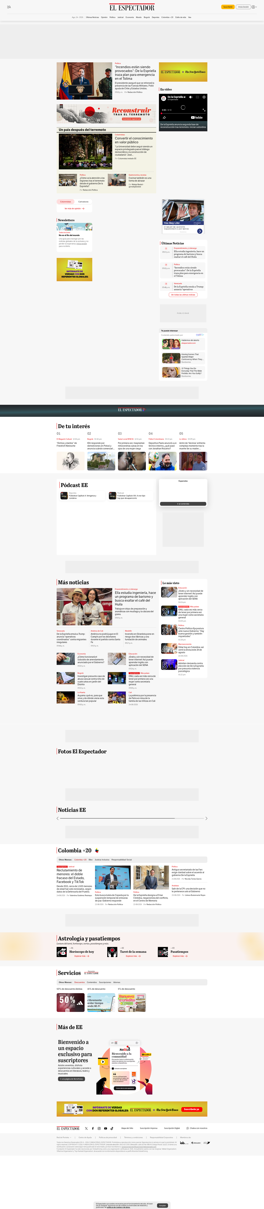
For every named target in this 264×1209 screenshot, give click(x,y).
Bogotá (80, 673)
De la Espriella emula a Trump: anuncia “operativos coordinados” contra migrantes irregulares (189, 290)
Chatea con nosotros (198, 1151)
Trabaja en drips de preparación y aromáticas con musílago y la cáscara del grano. (134, 611)
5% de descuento (126, 1012)
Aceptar (162, 1205)
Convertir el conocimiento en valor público (134, 140)
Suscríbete (228, 7)
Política (118, 63)
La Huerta (81, 692)
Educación (133, 654)
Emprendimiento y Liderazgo (185, 248)
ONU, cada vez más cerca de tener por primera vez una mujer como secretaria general (142, 680)
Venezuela (178, 283)
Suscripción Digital (172, 1151)
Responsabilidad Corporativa (161, 1161)
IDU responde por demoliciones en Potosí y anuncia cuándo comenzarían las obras (101, 446)
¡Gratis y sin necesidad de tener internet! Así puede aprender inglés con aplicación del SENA (141, 661)
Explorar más (80, 979)
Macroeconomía (184, 644)
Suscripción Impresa (148, 1151)
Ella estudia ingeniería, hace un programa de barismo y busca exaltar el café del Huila (189, 254)
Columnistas (120, 135)
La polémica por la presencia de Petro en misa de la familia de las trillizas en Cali (142, 698)
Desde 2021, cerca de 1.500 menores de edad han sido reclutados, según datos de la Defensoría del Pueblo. (74, 912)
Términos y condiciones (133, 1161)
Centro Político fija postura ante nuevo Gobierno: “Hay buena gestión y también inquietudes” (191, 632)
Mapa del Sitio (127, 1151)
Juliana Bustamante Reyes (195, 918)
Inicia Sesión (243, 7)
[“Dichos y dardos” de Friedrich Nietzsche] (71, 461)
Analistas (175, 909)
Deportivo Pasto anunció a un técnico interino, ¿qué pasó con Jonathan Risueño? (163, 446)
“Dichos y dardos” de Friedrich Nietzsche (67, 444)
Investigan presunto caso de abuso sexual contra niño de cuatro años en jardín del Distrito (91, 680)
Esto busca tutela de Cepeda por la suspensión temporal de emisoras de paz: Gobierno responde (112, 921)
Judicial (181, 660)
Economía (82, 654)
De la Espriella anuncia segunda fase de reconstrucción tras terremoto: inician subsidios (183, 126)
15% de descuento (96, 1012)
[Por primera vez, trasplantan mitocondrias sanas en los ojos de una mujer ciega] (132, 461)
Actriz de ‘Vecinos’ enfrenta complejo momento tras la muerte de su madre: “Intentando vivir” (192, 446)
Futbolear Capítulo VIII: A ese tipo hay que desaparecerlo (131, 496)
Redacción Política (135, 92)
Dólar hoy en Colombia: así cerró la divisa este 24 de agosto (191, 650)
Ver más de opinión (73, 208)
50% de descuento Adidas (69, 1012)
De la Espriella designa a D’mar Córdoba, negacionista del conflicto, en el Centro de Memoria (150, 921)
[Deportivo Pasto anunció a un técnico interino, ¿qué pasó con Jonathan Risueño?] (163, 461)
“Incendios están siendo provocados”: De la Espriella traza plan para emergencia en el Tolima (135, 73)
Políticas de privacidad (108, 1161)
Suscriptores (184, 607)
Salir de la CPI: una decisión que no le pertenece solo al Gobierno (188, 913)
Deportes (72, 493)
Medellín (128, 631)
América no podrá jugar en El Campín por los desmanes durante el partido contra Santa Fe (105, 638)
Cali (130, 692)
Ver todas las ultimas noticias (183, 294)
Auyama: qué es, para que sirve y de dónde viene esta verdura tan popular (91, 698)
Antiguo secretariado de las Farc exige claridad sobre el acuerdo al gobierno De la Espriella (188, 895)
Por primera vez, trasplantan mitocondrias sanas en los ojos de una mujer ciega (131, 446)
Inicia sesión (81, 244)
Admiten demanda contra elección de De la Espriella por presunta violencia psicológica (191, 667)
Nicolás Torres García (193, 902)
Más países (145, 673)
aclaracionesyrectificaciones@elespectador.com (139, 1170)
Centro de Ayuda (85, 1161)
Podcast (120, 493)
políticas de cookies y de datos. (118, 1207)
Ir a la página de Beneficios (71, 1102)
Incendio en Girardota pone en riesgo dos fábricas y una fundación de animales (139, 636)
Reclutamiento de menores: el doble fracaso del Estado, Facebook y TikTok (70, 899)
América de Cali (97, 631)
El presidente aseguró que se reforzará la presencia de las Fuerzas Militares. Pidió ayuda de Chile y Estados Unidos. (134, 86)
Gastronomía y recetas (137, 175)
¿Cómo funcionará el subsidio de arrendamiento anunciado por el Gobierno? (91, 659)
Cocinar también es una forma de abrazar (140, 179)
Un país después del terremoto (82, 130)
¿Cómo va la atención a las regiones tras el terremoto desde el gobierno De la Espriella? (92, 182)
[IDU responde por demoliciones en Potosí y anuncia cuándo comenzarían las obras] (101, 461)
